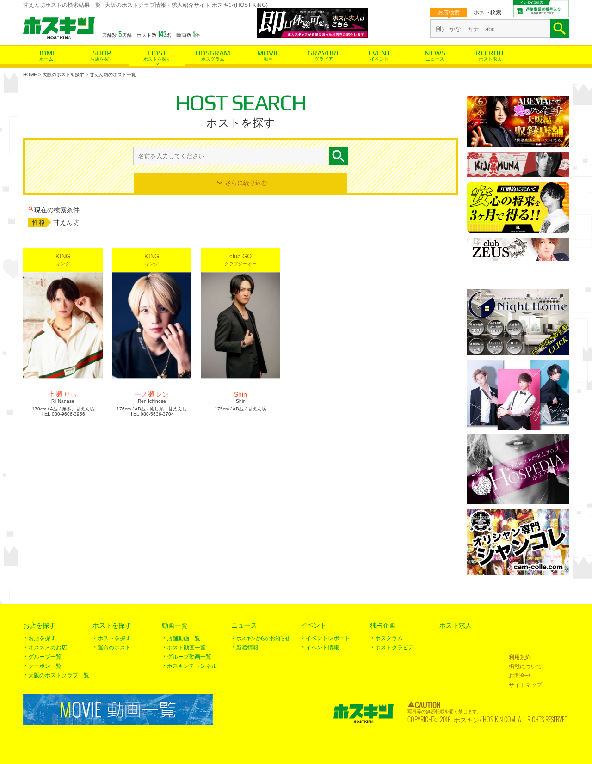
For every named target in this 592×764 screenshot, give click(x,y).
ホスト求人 (490, 58)
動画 (268, 58)
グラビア (323, 58)
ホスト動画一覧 (186, 647)
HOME (30, 74)
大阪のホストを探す (63, 74)
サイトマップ (525, 685)
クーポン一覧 (45, 666)
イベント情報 (322, 647)
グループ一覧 (45, 657)
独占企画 (383, 625)
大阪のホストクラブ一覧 (58, 675)
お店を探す (101, 58)
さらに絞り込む (246, 182)
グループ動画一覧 (189, 657)
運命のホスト (114, 647)
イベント (379, 58)
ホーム (46, 58)
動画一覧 (175, 625)
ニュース (435, 58)
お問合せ (520, 675)
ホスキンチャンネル (192, 666)
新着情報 (247, 647)
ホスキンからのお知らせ (263, 638)
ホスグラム (212, 58)
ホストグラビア (394, 647)
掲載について (525, 666)
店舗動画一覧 (183, 638)
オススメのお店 (47, 647)
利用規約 (520, 657)
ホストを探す (157, 58)
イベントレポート (328, 638)
